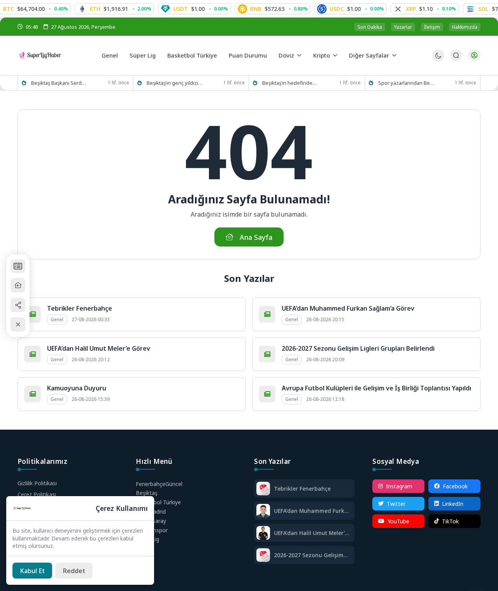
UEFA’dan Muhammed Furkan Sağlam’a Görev (348, 308)
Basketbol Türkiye (192, 55)
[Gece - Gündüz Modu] (438, 59)
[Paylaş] (18, 305)
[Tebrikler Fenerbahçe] (263, 489)
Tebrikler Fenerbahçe (79, 308)
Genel (110, 55)
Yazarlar (403, 27)
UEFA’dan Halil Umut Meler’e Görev (98, 348)
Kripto (321, 55)
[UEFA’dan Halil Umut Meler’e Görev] (263, 533)
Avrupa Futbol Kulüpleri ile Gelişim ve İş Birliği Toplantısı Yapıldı (376, 388)
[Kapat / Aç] (18, 324)
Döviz (286, 55)
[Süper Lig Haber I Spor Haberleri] (57, 55)
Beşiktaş (147, 493)
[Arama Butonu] (456, 55)
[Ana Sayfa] (18, 285)
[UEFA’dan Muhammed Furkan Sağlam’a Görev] (263, 511)
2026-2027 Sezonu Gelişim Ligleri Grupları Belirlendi (358, 348)
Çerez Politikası (37, 494)
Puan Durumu (248, 55)
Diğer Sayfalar (369, 55)
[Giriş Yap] (474, 55)
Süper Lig (143, 55)
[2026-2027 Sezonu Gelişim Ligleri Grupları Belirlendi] (263, 555)
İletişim (432, 27)
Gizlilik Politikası (37, 483)
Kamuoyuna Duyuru (76, 388)
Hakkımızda (464, 27)
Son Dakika (370, 27)
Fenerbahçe (159, 484)
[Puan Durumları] (18, 266)
